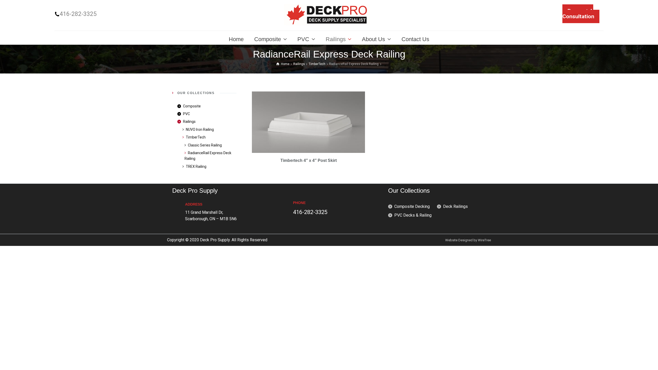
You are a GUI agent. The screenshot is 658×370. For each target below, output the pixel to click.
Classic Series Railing (205, 145)
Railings (299, 64)
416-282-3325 (78, 14)
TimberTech (317, 64)
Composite (192, 106)
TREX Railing (196, 166)
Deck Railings (455, 206)
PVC (186, 114)
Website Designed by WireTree (468, 240)
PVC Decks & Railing (413, 215)
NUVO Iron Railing (200, 129)
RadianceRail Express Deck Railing (208, 156)
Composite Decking (412, 206)
